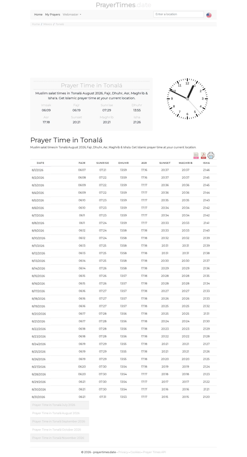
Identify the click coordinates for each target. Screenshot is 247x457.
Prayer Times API (154, 452)
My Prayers (52, 14)
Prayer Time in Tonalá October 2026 (56, 429)
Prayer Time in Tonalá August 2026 (55, 413)
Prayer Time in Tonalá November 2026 (58, 438)
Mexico (47, 24)
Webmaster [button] (71, 14)
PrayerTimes (115, 5)
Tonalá (60, 24)
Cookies (135, 452)
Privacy (123, 452)
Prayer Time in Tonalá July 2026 (53, 405)
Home (38, 14)
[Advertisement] (123, 52)
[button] (209, 12)
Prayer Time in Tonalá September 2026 (58, 421)
